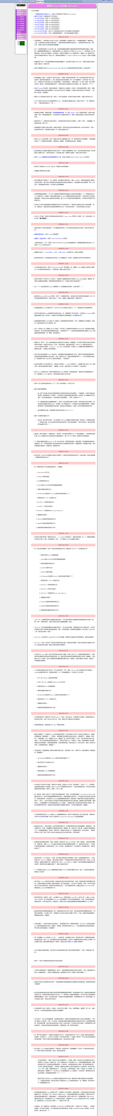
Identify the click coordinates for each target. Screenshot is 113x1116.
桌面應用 (65, 1)
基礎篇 (51, 1)
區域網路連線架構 (58, 112)
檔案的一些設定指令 (40, 238)
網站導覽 (19, 14)
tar (92, 182)
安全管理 (70, 1)
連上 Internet (71, 112)
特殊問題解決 (20, 36)
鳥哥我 (79, 1)
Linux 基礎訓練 (20, 19)
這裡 (42, 816)
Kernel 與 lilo (49, 252)
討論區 (43, 127)
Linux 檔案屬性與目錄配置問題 (48, 157)
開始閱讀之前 (20, 12)
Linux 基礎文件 (20, 17)
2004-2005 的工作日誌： (41, 31)
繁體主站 (47, 1)
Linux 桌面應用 (20, 27)
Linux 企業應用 (20, 23)
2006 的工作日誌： (39, 29)
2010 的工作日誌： (39, 20)
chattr (56, 238)
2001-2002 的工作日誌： (41, 33)
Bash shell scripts (56, 267)
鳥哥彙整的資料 (20, 30)
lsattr (53, 238)
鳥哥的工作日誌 (40, 1)
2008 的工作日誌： (39, 24)
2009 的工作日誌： (39, 22)
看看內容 (77, 315)
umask (51, 234)
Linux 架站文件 (20, 21)
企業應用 (60, 1)
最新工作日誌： (39, 16)
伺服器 (55, 1)
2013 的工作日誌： (39, 18)
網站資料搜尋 (20, 38)
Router (40, 88)
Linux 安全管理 (20, 25)
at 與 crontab (61, 252)
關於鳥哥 (19, 32)
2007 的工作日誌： (39, 27)
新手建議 (19, 10)
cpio (75, 180)
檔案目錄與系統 (39, 234)
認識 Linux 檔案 (72, 941)
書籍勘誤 (75, 1)
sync (61, 238)
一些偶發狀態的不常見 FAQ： (43, 14)
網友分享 (19, 34)
